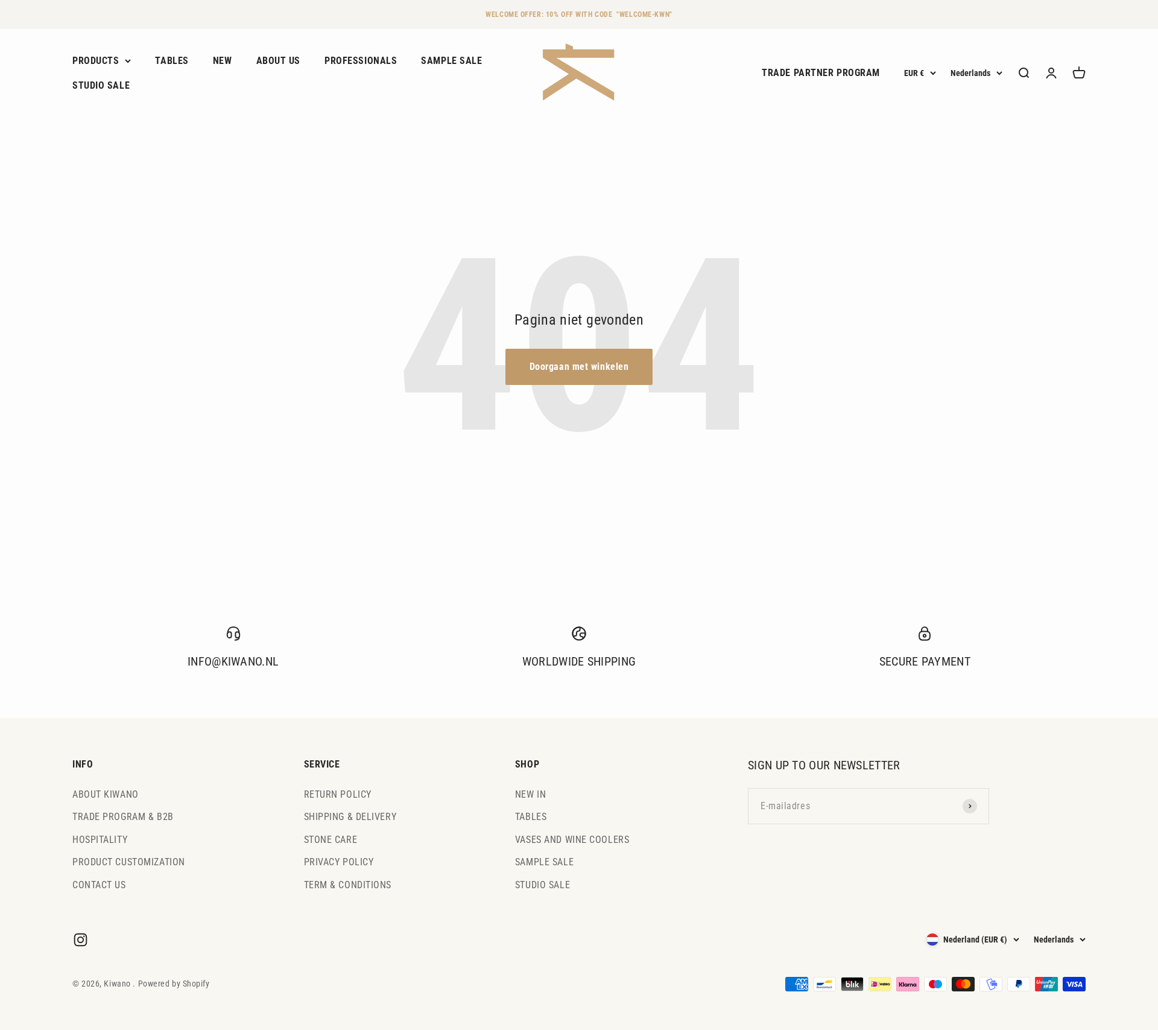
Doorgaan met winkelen (579, 366)
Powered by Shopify (174, 983)
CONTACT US (99, 885)
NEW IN (530, 794)
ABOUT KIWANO (105, 794)
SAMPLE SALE (451, 60)
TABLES (171, 60)
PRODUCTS (95, 60)
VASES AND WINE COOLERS (572, 839)
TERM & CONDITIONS (348, 885)
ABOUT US (278, 60)
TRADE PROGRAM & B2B (123, 816)
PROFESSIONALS (360, 60)
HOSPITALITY (99, 839)
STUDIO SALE (101, 86)
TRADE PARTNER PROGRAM (821, 73)
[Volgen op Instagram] (80, 940)
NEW (222, 60)
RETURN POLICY (338, 794)
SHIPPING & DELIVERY (350, 816)
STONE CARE (331, 839)
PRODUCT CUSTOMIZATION (128, 862)
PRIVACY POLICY (339, 862)
